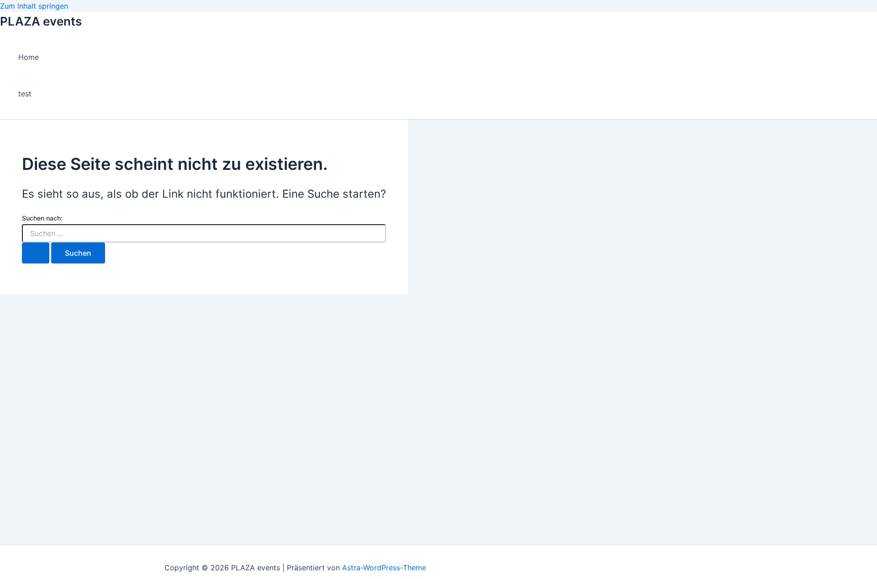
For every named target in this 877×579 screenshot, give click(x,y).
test (25, 93)
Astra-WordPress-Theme (384, 567)
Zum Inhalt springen (34, 6)
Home (28, 57)
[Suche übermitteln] (35, 252)
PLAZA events (41, 21)
